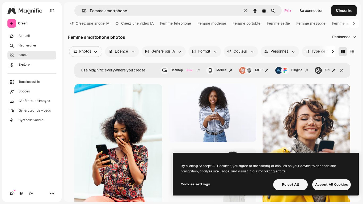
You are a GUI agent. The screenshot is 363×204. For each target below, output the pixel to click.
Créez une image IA (92, 23)
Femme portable (246, 23)
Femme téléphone (175, 23)
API (327, 70)
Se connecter (311, 10)
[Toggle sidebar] (52, 10)
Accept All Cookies (331, 184)
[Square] (352, 51)
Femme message (311, 23)
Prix (288, 10)
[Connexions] (11, 193)
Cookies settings (195, 184)
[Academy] (21, 193)
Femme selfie (278, 23)
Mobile (221, 70)
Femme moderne (211, 23)
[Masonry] (343, 51)
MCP (259, 70)
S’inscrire (344, 10)
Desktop (181, 70)
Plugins (296, 70)
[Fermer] (342, 70)
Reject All (290, 184)
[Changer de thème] (31, 193)
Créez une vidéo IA (137, 23)
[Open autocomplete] (82, 11)
